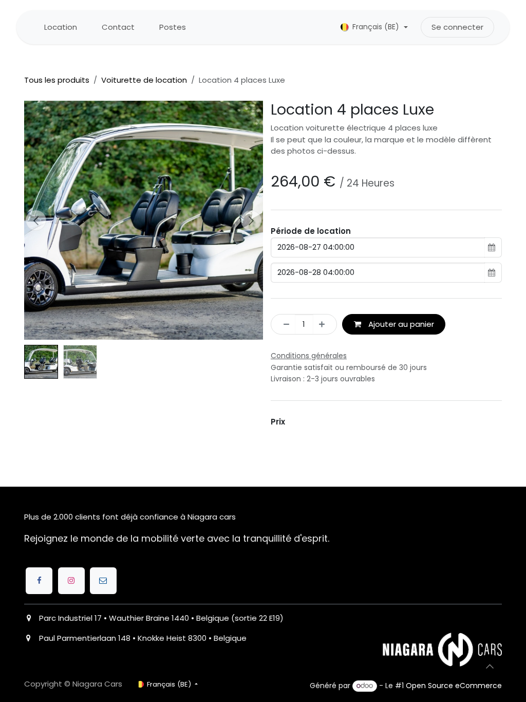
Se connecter (457, 27)
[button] (36, 220)
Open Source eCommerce (454, 685)
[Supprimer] (283, 325)
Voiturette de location (144, 80)
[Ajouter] (325, 325)
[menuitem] (60, 27)
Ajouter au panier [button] (400, 324)
